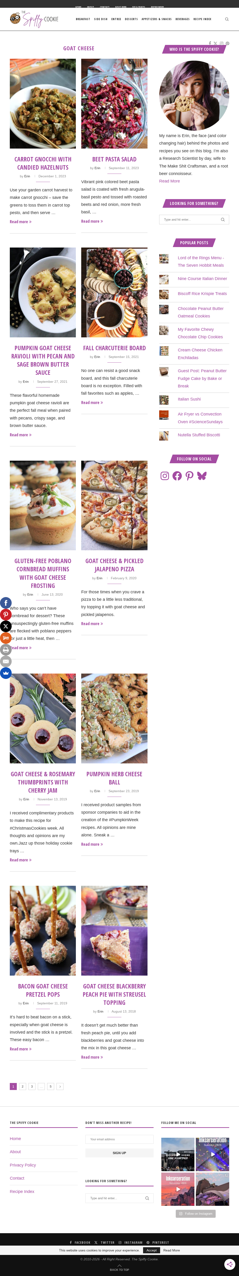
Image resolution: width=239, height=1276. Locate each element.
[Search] (227, 19)
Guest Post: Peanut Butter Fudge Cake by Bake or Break (202, 378)
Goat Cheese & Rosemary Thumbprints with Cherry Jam (43, 782)
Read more (19, 221)
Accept (152, 1250)
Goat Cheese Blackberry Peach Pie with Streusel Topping (114, 994)
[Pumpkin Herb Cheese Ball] (114, 718)
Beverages (183, 19)
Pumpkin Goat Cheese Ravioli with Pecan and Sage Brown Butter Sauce (43, 360)
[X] (6, 626)
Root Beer (121, 7)
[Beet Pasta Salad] (114, 104)
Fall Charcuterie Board (114, 348)
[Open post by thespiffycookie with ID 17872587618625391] (212, 1154)
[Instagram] (221, 43)
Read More (169, 181)
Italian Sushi (189, 399)
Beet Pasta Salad (114, 159)
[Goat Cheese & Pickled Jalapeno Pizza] (114, 506)
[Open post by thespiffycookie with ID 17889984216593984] (212, 1189)
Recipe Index (157, 7)
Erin (27, 176)
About (90, 7)
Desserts (131, 19)
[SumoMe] (6, 673)
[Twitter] (215, 43)
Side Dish (101, 19)
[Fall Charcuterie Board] (114, 292)
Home (78, 7)
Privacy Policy (23, 1165)
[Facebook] (210, 43)
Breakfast (83, 19)
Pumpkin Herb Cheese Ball (114, 778)
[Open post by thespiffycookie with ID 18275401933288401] (178, 1189)
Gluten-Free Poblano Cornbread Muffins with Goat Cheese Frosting (42, 573)
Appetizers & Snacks (157, 19)
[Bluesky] (201, 475)
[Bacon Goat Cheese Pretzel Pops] (43, 931)
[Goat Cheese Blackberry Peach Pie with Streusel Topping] (114, 931)
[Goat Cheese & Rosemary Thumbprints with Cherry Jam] (43, 718)
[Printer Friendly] (6, 650)
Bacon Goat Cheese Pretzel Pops (43, 990)
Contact (104, 7)
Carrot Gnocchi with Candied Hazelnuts (42, 163)
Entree (116, 19)
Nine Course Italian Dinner (202, 278)
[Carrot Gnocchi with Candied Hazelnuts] (43, 104)
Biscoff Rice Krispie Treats (202, 293)
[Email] (6, 661)
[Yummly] (6, 638)
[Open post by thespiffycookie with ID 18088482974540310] (178, 1154)
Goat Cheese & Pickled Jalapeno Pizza (114, 565)
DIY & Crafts (138, 7)
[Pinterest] (227, 43)
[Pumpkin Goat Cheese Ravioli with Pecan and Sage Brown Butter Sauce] (43, 292)
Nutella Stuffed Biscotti (199, 435)
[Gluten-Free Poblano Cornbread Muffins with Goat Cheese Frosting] (43, 506)
